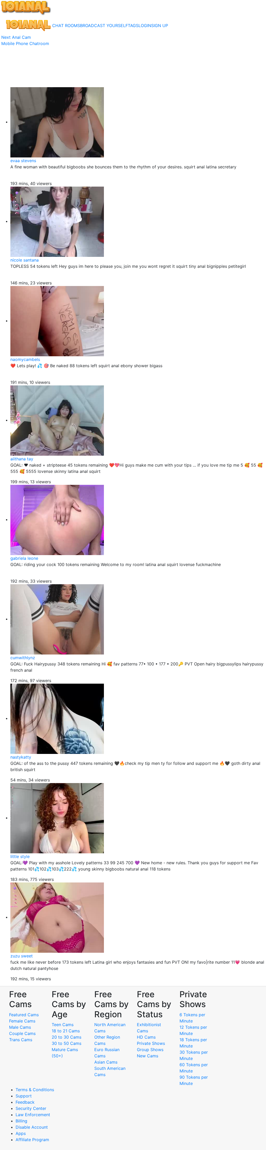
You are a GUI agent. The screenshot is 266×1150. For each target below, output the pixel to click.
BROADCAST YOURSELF (104, 25)
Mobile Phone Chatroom (25, 43)
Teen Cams (63, 1024)
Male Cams (20, 1027)
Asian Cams (105, 1062)
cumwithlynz (22, 657)
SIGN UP (159, 25)
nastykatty (20, 757)
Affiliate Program (33, 1139)
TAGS (133, 25)
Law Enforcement (33, 1114)
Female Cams (22, 1021)
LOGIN (144, 25)
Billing (21, 1120)
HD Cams (146, 1037)
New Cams (147, 1055)
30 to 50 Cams (66, 1043)
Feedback (25, 1102)
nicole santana (24, 260)
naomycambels (25, 359)
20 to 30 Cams (66, 1037)
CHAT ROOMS (66, 25)
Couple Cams (22, 1033)
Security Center (31, 1108)
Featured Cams (24, 1014)
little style (20, 856)
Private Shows (151, 1043)
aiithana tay (21, 458)
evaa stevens (23, 160)
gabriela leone (24, 558)
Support (24, 1095)
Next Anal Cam (16, 37)
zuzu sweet (21, 955)
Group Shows (150, 1049)
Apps (21, 1133)
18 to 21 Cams (66, 1030)
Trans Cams (20, 1039)
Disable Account (32, 1127)
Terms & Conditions (35, 1089)
